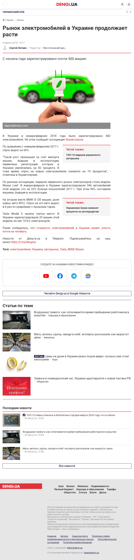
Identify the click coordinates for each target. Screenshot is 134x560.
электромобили (20, 249)
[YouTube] (46, 276)
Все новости (67, 466)
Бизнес (20, 20)
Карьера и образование (62, 315)
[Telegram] (74, 276)
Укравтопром (74, 139)
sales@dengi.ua (91, 552)
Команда (51, 536)
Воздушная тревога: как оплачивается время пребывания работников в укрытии (81, 314)
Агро (55, 359)
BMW (71, 249)
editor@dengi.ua (75, 548)
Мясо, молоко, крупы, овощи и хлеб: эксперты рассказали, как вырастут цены (81, 336)
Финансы (49, 337)
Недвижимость (100, 486)
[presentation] (127, 12)
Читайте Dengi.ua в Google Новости (67, 293)
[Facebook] (60, 276)
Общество (43, 381)
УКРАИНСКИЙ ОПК (13, 12)
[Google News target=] (87, 276)
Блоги (93, 492)
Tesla (63, 249)
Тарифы (111, 489)
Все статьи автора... (55, 48)
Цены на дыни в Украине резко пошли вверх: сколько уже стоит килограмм (81, 358)
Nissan (79, 249)
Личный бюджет (64, 489)
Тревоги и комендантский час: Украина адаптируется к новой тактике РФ (82, 378)
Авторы (64, 536)
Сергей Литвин (18, 48)
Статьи (83, 492)
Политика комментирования (77, 542)
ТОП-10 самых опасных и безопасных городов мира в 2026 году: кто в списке (71, 415)
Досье (102, 492)
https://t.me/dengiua (23, 242)
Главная (9, 20)
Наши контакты (80, 536)
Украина (37, 249)
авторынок (51, 249)
